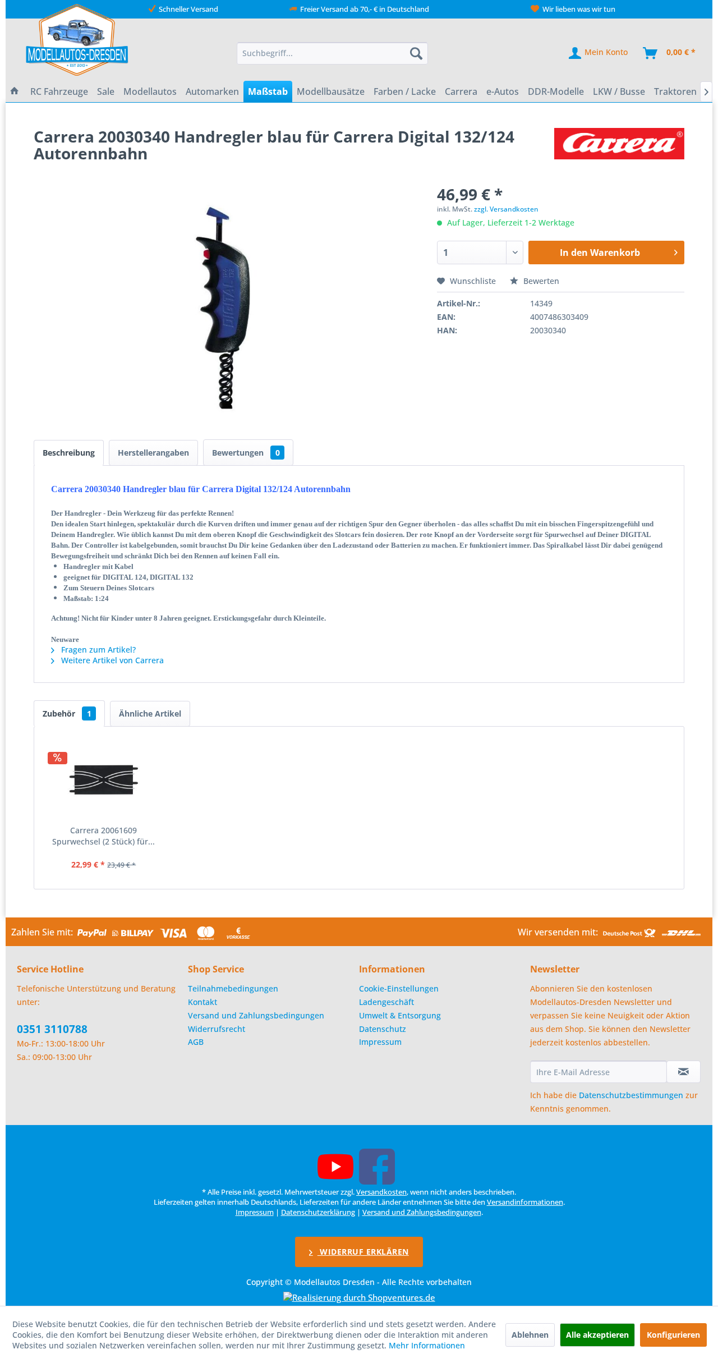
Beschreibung (69, 452)
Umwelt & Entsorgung (400, 1015)
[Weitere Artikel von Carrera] (619, 147)
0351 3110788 (52, 1029)
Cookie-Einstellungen (399, 988)
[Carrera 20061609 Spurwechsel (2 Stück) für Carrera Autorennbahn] (103, 780)
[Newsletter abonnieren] (683, 1072)
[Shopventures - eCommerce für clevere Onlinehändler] (359, 1297)
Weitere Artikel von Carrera (111, 660)
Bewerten (540, 281)
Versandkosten (381, 1192)
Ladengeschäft (386, 1002)
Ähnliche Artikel (150, 713)
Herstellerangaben (153, 452)
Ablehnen (530, 1334)
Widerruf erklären (363, 1251)
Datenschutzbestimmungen (631, 1095)
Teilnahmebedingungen (233, 988)
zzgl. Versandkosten (506, 209)
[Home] (15, 91)
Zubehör (67, 713)
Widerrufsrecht (216, 1029)
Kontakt (202, 1002)
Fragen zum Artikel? (97, 649)
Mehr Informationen (427, 1345)
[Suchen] (416, 53)
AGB (196, 1041)
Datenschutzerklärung (318, 1212)
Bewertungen (246, 452)
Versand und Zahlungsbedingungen (256, 1015)
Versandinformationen (525, 1202)
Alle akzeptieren (597, 1334)
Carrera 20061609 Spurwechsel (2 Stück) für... (103, 836)
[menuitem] (333, 53)
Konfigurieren (673, 1334)
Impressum (380, 1041)
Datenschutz (382, 1029)
